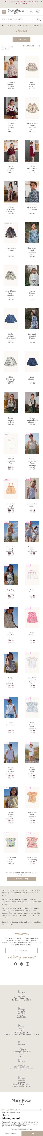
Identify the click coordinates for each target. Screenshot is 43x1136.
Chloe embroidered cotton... (32, 169)
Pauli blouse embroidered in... (10, 337)
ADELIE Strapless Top (10, 461)
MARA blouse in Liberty (32, 859)
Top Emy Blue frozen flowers (10, 592)
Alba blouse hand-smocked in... (32, 126)
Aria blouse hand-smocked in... (10, 294)
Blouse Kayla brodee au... (11, 126)
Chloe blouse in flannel (10, 379)
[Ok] (38, 19)
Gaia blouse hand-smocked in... (32, 816)
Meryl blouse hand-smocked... (11, 681)
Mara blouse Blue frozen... (10, 860)
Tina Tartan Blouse (10, 249)
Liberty (9, 891)
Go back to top (21, 879)
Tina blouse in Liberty (32, 208)
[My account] (31, 11)
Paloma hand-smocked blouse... (10, 771)
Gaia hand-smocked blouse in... (32, 681)
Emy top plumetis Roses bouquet (32, 462)
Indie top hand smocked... (11, 549)
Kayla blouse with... (10, 169)
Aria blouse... (32, 378)
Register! (23, 950)
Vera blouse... (32, 591)
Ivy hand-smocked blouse (10, 85)
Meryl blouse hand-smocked (32, 726)
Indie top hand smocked (10, 506)
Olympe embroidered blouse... (10, 209)
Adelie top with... (32, 505)
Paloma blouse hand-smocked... (11, 816)
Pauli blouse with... (32, 85)
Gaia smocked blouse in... (10, 636)
